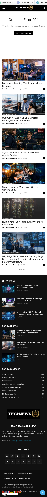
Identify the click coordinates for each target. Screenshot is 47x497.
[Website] (34, 461)
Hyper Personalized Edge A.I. (11, 252)
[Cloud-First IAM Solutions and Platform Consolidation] (8, 288)
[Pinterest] (13, 461)
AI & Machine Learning (9, 79)
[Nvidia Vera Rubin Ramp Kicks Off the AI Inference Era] (23, 208)
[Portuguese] (17, 492)
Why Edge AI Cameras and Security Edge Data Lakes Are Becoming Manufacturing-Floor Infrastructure (23, 259)
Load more (22, 270)
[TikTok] (18, 461)
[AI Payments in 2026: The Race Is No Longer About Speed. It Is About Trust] (8, 315)
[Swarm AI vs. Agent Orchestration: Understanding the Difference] (8, 334)
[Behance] (7, 456)
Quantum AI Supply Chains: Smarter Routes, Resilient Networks (20, 119)
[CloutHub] (12, 456)
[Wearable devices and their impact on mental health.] (8, 345)
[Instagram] (34, 456)
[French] (8, 492)
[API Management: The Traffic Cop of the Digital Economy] (8, 357)
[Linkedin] (39, 456)
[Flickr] (23, 456)
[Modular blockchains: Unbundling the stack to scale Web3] (8, 302)
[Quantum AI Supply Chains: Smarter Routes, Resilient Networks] (23, 104)
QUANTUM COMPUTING (9, 114)
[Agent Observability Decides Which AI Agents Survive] (23, 139)
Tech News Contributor (9, 89)
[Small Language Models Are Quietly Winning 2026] (23, 173)
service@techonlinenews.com (21, 441)
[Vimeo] (29, 461)
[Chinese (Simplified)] (3, 492)
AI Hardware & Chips (8, 218)
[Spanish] (20, 492)
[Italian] (14, 492)
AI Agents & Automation (9, 149)
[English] (5, 492)
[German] (11, 492)
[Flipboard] (28, 456)
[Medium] (7, 461)
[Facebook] (17, 456)
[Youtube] (39, 461)
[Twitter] (23, 461)
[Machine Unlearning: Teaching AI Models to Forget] (23, 70)
